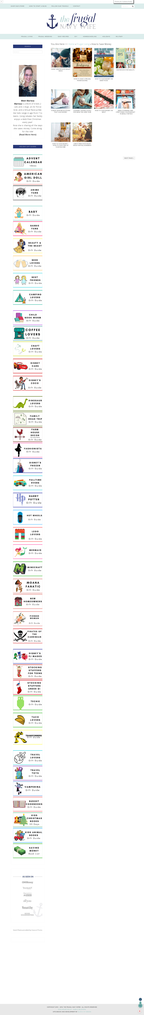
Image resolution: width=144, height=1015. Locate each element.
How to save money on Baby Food (104, 79)
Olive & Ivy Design (84, 1011)
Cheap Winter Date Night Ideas (60, 70)
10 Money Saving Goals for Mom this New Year (82, 111)
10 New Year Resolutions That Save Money (60, 111)
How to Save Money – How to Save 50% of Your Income (60, 145)
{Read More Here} (27, 134)
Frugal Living (83, 44)
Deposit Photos (37, 930)
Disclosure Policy (65, 1009)
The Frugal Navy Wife (72, 21)
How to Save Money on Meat (104, 111)
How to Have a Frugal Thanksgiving (82, 79)
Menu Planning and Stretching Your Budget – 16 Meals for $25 (125, 112)
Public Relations (79, 1009)
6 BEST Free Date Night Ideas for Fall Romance (82, 144)
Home (71, 44)
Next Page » (129, 158)
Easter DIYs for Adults (126, 70)
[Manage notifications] (139, 1011)
